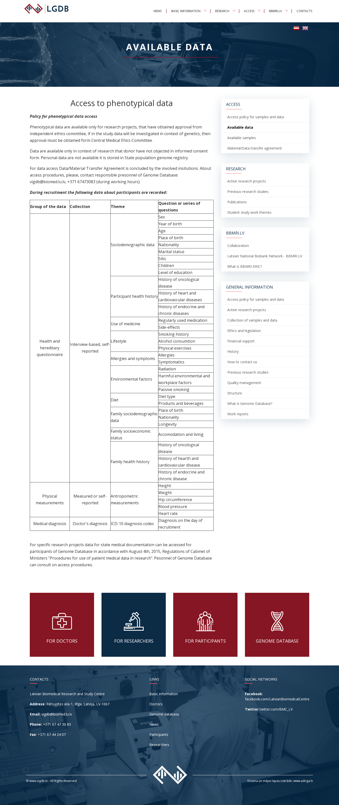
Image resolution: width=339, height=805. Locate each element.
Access (249, 11)
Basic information (186, 11)
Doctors (156, 704)
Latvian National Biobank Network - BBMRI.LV (264, 256)
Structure (234, 393)
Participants (158, 734)
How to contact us (242, 361)
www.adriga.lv (303, 781)
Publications (237, 202)
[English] (305, 27)
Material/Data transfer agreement (254, 148)
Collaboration (238, 245)
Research (222, 11)
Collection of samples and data (252, 320)
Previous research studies (248, 191)
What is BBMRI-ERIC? (244, 266)
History (233, 351)
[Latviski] (296, 27)
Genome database (164, 714)
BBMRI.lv (275, 11)
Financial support (241, 341)
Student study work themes (249, 212)
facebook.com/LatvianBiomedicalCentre (277, 699)
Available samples (241, 137)
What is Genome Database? (249, 403)
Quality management (244, 382)
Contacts (304, 11)
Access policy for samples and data (255, 117)
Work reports (237, 414)
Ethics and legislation (244, 330)
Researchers (159, 744)
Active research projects (246, 181)
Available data (240, 127)
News (158, 11)
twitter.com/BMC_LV (276, 709)
